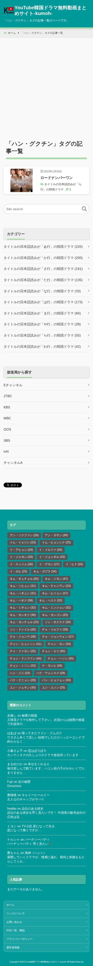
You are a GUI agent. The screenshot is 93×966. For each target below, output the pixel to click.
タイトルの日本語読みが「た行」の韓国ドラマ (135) (43, 280)
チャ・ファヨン (23, 651)
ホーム (10, 904)
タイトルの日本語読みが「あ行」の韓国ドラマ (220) (43, 246)
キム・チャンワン (56, 586)
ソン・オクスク (58, 622)
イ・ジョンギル (52, 557)
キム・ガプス (45, 571)
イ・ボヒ (18, 571)
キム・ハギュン (23, 593)
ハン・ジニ (20, 673)
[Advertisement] (46, 84)
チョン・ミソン (23, 665)
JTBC (8, 396)
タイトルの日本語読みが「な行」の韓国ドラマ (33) (42, 291)
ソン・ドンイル (23, 629)
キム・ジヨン (56, 578)
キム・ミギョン (23, 607)
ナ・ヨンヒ (52, 665)
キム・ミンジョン (56, 607)
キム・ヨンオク (23, 615)
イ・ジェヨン (21, 557)
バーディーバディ (37, 839)
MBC (7, 418)
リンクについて (15, 913)
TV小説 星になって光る (38, 826)
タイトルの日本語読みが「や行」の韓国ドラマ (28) (42, 324)
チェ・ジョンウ (23, 636)
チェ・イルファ (55, 629)
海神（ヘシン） (35, 853)
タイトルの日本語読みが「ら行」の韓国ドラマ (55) (42, 335)
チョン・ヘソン (61, 658)
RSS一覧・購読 (15, 930)
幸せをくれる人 (39, 764)
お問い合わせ (14, 922)
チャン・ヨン (59, 644)
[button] (84, 209)
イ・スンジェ (21, 564)
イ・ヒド (74, 564)
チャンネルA (13, 463)
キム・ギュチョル (24, 578)
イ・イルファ (50, 549)
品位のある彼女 (32, 808)
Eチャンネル (13, 385)
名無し (11, 715)
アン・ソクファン (24, 535)
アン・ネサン (56, 535)
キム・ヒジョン (55, 593)
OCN (7, 429)
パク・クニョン (23, 680)
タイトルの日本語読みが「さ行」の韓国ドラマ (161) (43, 269)
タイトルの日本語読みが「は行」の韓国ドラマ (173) (43, 302)
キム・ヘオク (21, 600)
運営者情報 (13, 947)
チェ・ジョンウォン (58, 636)
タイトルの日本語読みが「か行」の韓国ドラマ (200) (43, 258)
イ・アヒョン (21, 549)
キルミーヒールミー (36, 795)
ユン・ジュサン (23, 687)
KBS (7, 407)
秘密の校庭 (29, 715)
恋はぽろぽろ (37, 751)
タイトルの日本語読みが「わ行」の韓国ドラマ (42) (42, 346)
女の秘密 (24, 781)
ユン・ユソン (53, 687)
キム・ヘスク (50, 600)
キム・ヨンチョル (24, 622)
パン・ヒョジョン (56, 680)
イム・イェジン (23, 542)
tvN (6, 451)
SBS (7, 440)
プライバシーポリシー (19, 938)
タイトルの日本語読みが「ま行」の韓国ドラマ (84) (42, 313)
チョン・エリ (53, 651)
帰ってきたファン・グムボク (42, 733)
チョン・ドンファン (25, 658)
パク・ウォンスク (50, 673)
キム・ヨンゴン (55, 615)
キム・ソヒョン (23, 586)
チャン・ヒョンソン (25, 644)
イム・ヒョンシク (56, 542)
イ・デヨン (49, 564)
